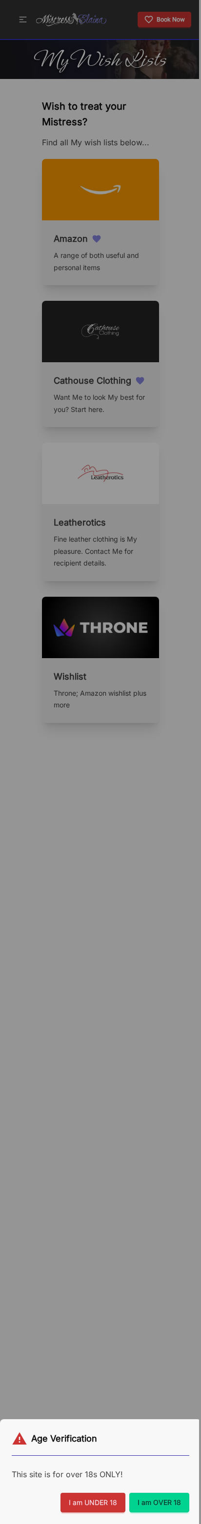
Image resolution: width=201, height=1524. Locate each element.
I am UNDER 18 (93, 1502)
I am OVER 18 (159, 1502)
